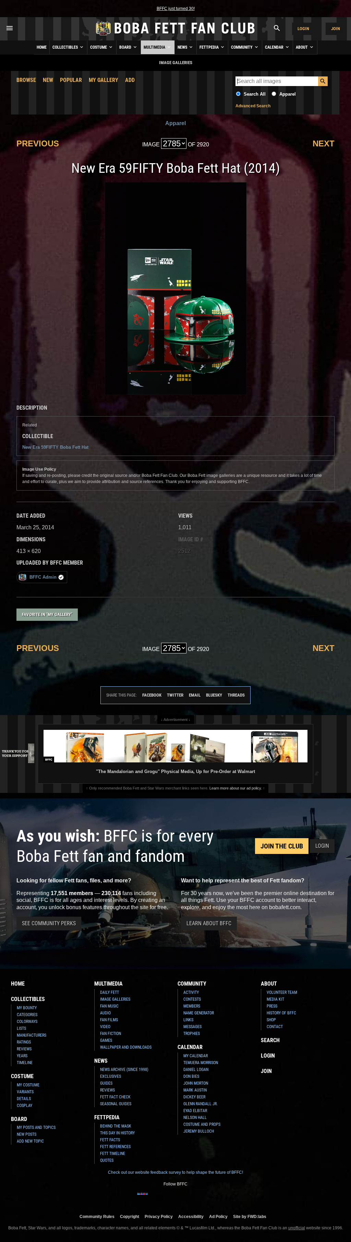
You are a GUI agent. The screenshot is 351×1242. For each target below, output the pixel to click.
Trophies (191, 1033)
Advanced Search (252, 106)
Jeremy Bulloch (198, 1131)
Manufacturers (31, 1035)
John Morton (195, 1083)
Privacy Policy (159, 1216)
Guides (106, 1083)
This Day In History (117, 1133)
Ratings (24, 1042)
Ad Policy (218, 1216)
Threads (236, 695)
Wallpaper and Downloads (126, 1047)
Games (106, 1040)
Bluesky (214, 695)
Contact (275, 1026)
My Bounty (27, 1007)
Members (191, 1006)
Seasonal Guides (115, 1103)
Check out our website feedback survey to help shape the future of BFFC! (175, 1172)
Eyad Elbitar (195, 1110)
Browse (26, 80)
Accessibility (191, 1216)
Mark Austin (195, 1090)
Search (270, 1040)
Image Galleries (115, 999)
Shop (271, 1019)
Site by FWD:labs (249, 1216)
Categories (27, 1014)
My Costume (28, 1085)
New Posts (26, 1134)
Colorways (27, 1021)
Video (105, 1026)
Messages (192, 1026)
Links (188, 1019)
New (48, 80)
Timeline (25, 1062)
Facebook (151, 695)
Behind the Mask (115, 1126)
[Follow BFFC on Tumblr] (175, 1198)
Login (303, 28)
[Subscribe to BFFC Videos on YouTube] (186, 1198)
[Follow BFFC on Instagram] (153, 1198)
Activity (191, 992)
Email (195, 695)
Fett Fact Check (115, 1097)
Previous (37, 143)
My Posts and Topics (36, 1127)
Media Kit (275, 999)
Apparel (287, 94)
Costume (99, 47)
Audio (105, 1013)
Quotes (106, 1160)
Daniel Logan (195, 1069)
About (302, 47)
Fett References (115, 1146)
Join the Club (282, 846)
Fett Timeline (112, 1153)
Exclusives (110, 1076)
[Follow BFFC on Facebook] (142, 1198)
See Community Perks (49, 923)
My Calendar (195, 1055)
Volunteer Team (282, 992)
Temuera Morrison (200, 1062)
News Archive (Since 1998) (124, 1069)
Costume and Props (201, 1124)
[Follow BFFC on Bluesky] (208, 1198)
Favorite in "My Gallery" (47, 614)
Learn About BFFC (208, 923)
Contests (192, 999)
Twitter (175, 695)
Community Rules (97, 1216)
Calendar (275, 47)
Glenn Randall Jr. (200, 1103)
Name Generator (198, 1013)
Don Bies (191, 1076)
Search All (255, 94)
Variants (25, 1091)
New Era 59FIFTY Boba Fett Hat (55, 447)
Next (324, 143)
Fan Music (109, 1006)
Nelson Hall (195, 1117)
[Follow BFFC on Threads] (197, 1198)
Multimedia (155, 47)
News (183, 47)
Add (130, 80)
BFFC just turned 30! (176, 8)
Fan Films (109, 1019)
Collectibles (65, 47)
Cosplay (24, 1105)
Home (42, 47)
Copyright (129, 1216)
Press (272, 1006)
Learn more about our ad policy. (235, 788)
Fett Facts (110, 1139)
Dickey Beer (194, 1097)
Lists (21, 1028)
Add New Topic (30, 1141)
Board (125, 47)
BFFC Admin (43, 577)
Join (335, 28)
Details (24, 1098)
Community (242, 47)
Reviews (24, 1049)
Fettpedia (209, 47)
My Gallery (103, 80)
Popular (71, 80)
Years (22, 1055)
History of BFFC (281, 1013)
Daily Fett (109, 992)
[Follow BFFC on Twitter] (164, 1198)
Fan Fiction (110, 1033)
